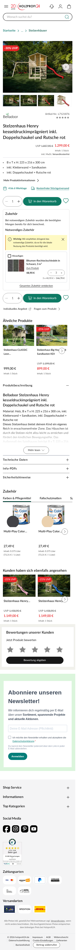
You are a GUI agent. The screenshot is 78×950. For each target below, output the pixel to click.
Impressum (37, 937)
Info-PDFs (10, 468)
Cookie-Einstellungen (43, 940)
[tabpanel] (37, 531)
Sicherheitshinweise (17, 477)
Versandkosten (58, 921)
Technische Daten (15, 459)
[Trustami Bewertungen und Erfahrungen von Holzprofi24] (12, 851)
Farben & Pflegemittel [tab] (17, 498)
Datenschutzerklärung (19, 940)
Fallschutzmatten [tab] (50, 498)
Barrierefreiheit (23, 945)
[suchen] (67, 17)
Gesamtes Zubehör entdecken (36, 286)
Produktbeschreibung (17, 385)
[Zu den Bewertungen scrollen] (62, 117)
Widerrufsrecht (61, 937)
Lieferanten (61, 940)
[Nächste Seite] (66, 100)
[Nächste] (68, 498)
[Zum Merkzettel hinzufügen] (65, 200)
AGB (48, 937)
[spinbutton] (12, 201)
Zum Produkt (32, 268)
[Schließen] (63, 239)
